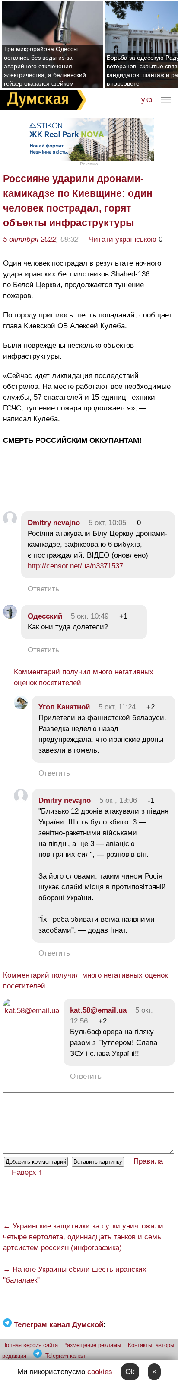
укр (146, 100)
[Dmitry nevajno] (10, 522)
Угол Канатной (64, 707)
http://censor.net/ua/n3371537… (79, 566)
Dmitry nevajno (54, 523)
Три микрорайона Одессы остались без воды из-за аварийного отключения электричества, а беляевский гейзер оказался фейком (45, 66)
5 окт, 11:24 (117, 707)
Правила (148, 1161)
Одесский (45, 616)
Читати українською (122, 239)
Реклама (89, 163)
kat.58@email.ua (98, 1010)
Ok (130, 1372)
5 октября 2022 (29, 239)
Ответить (43, 589)
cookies (99, 1372)
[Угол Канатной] (21, 707)
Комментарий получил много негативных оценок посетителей (83, 677)
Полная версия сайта (30, 1345)
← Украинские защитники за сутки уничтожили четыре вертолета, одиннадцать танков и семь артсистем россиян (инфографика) (83, 1237)
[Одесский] (10, 616)
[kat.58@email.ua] (31, 1010)
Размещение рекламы (92, 1345)
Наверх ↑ (27, 1172)
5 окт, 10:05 (107, 523)
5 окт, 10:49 (89, 616)
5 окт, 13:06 (118, 800)
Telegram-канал (65, 1356)
